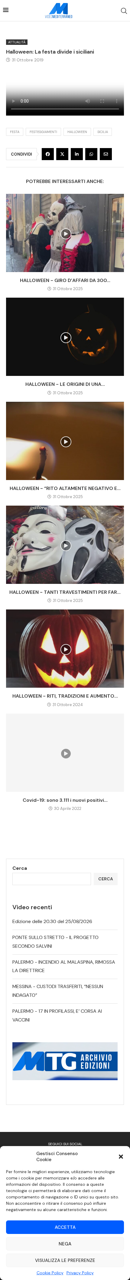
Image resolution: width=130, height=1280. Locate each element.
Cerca (19, 868)
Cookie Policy (50, 1272)
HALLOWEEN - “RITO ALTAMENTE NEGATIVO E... (65, 488)
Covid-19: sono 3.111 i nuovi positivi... (65, 800)
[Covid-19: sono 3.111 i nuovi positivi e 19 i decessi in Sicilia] (65, 753)
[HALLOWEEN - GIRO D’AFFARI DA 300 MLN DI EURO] (65, 233)
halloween (77, 132)
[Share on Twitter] (62, 154)
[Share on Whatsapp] (91, 154)
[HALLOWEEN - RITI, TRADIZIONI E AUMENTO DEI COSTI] (65, 648)
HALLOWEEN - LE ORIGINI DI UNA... (65, 384)
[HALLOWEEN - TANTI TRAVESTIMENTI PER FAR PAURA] (65, 545)
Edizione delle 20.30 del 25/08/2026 (52, 921)
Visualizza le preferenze (65, 1260)
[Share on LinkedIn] (77, 154)
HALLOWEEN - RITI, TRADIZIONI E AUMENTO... (65, 696)
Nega (65, 1244)
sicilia (102, 132)
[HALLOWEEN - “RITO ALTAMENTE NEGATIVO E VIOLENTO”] (65, 441)
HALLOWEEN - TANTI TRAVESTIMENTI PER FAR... (65, 592)
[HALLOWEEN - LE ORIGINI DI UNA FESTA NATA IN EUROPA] (65, 337)
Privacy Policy (80, 1272)
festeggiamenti (43, 132)
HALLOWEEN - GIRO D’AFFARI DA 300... (65, 280)
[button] (121, 1157)
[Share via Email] (106, 154)
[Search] (124, 11)
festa (14, 132)
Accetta (65, 1227)
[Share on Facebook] (48, 154)
